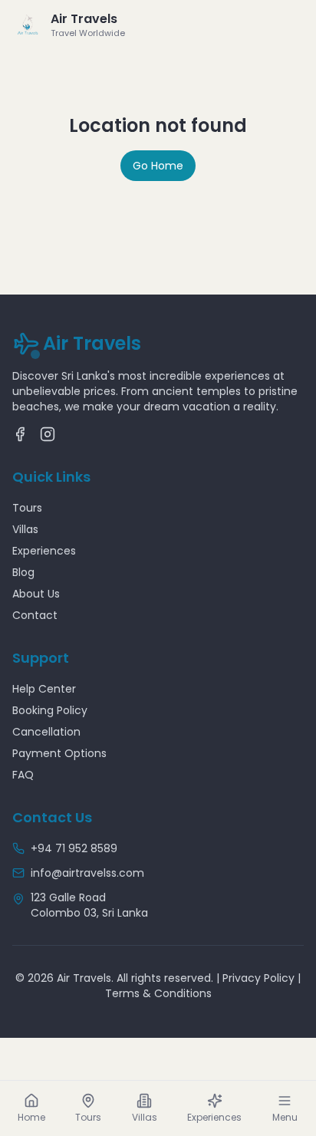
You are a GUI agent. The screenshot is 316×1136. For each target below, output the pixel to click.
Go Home (158, 165)
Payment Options (59, 753)
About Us (36, 593)
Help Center (44, 688)
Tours (27, 507)
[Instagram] (47, 434)
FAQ (23, 774)
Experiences (44, 550)
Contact (35, 615)
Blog (23, 572)
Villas (25, 529)
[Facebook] (20, 434)
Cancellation (46, 731)
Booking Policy (49, 710)
